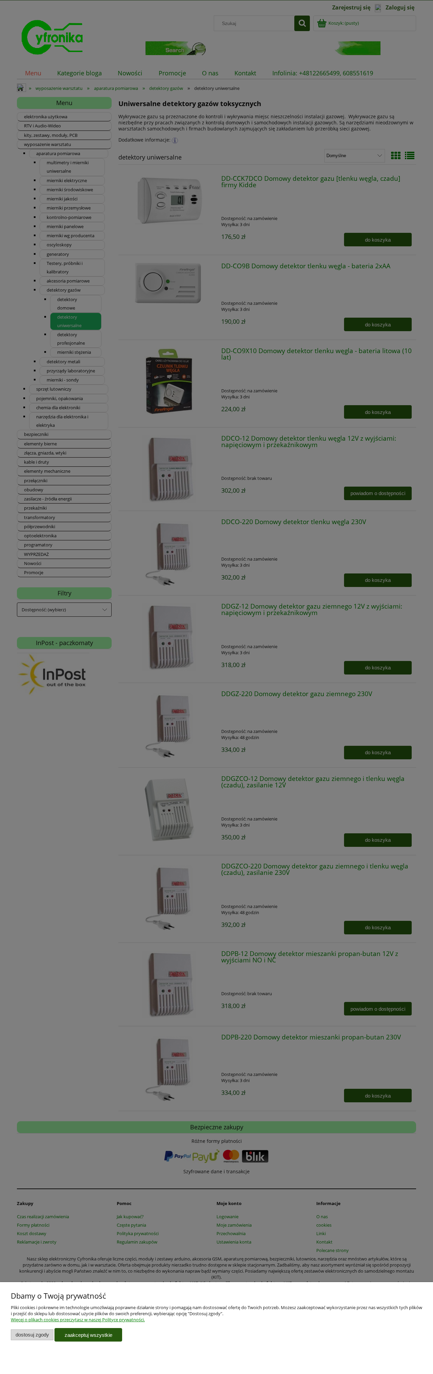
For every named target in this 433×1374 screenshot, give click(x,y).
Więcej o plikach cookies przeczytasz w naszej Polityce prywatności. (78, 1320)
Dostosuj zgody (32, 1335)
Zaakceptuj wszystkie (88, 1335)
